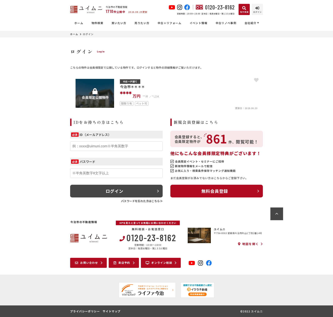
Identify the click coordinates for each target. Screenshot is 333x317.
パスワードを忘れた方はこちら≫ (142, 201)
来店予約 (124, 263)
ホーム (78, 23)
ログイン (114, 191)
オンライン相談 (161, 263)
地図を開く (250, 243)
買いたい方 (119, 23)
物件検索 (97, 23)
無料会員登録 (214, 191)
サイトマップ (111, 311)
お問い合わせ (89, 263)
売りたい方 (142, 23)
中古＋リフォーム (169, 23)
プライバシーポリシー (85, 311)
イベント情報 (198, 23)
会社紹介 (250, 23)
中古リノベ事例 (226, 23)
